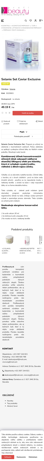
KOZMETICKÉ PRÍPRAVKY (21, 26)
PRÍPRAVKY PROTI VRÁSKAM (13, 30)
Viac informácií (7, 453)
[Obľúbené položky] (30, 20)
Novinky (10, 401)
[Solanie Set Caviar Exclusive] (22, 53)
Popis (22, 132)
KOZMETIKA (5, 26)
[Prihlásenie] (35, 20)
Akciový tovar (12, 406)
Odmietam (33, 457)
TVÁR (34, 26)
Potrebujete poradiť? (22, 136)
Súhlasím (7, 457)
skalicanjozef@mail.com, (17, 359)
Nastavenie (21, 457)
